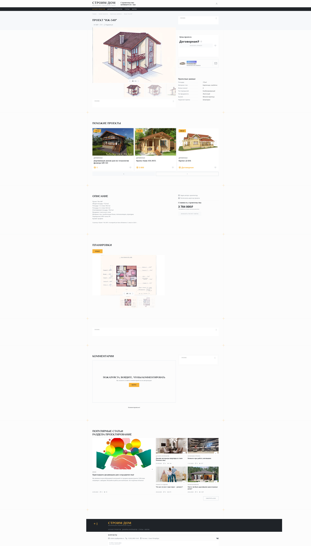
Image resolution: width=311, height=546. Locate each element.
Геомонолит (191, 64)
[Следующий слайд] (187, 174)
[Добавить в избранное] (215, 46)
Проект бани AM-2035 (146, 161)
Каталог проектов (114, 529)
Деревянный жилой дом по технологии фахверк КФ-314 (111, 162)
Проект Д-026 (185, 161)
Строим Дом (104, 3)
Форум (147, 529)
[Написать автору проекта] (216, 63)
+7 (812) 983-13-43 (133, 538)
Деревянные (98, 158)
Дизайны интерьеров (129, 529)
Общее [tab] (97, 251)
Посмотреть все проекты (194, 65)
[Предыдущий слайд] (123, 174)
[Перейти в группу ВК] (217, 538)
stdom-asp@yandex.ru (117, 538)
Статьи (140, 529)
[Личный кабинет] (217, 4)
